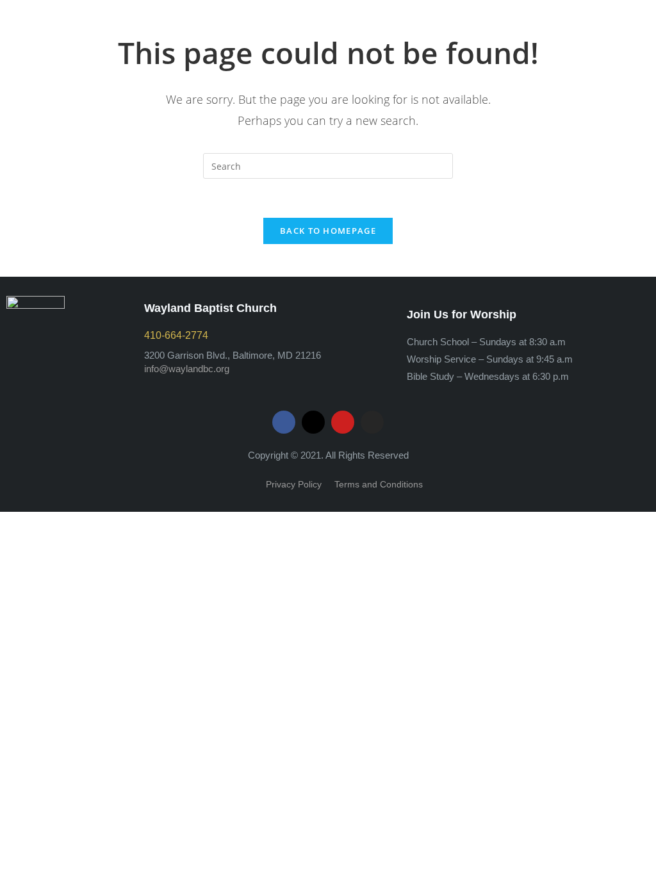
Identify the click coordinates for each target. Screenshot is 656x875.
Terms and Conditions (378, 484)
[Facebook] (283, 422)
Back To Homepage (328, 230)
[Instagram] (372, 422)
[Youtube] (342, 422)
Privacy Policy (294, 484)
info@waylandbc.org (186, 368)
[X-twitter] (313, 422)
